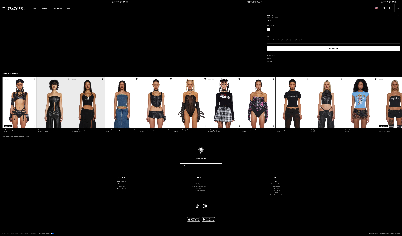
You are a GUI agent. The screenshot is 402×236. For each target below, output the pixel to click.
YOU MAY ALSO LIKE (10, 73)
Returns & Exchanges (199, 186)
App (276, 192)
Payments (199, 188)
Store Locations (276, 184)
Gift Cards (276, 190)
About (276, 181)
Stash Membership (276, 195)
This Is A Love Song (272, 17)
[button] (119, 2)
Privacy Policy (5, 233)
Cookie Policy (24, 233)
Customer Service (199, 190)
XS (267, 40)
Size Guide (276, 186)
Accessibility (33, 233)
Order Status (121, 181)
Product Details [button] (271, 55)
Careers (276, 188)
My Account (121, 184)
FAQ (199, 181)
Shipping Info (199, 184)
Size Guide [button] (270, 58)
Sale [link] (68, 8)
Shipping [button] (269, 61)
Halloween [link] (44, 8)
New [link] (34, 8)
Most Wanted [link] (57, 8)
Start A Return (121, 188)
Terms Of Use (14, 233)
